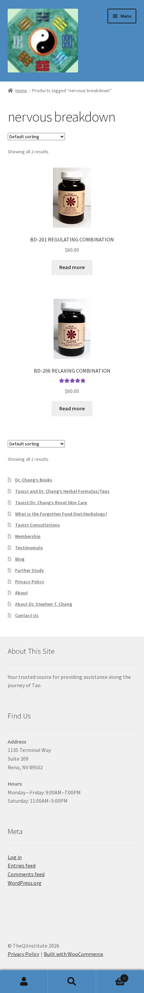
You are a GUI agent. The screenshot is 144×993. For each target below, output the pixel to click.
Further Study (29, 570)
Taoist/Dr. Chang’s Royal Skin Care (51, 503)
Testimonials (29, 548)
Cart (111, 976)
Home (21, 90)
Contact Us (27, 615)
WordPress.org (25, 882)
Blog (19, 559)
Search (72, 981)
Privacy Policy (29, 582)
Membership (28, 536)
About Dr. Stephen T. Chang (43, 604)
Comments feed (26, 874)
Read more (72, 267)
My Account (24, 981)
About (21, 593)
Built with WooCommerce (73, 954)
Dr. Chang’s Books (33, 480)
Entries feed (21, 865)
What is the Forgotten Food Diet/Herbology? (61, 514)
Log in (15, 857)
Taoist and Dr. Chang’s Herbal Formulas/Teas (62, 491)
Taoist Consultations (37, 525)
